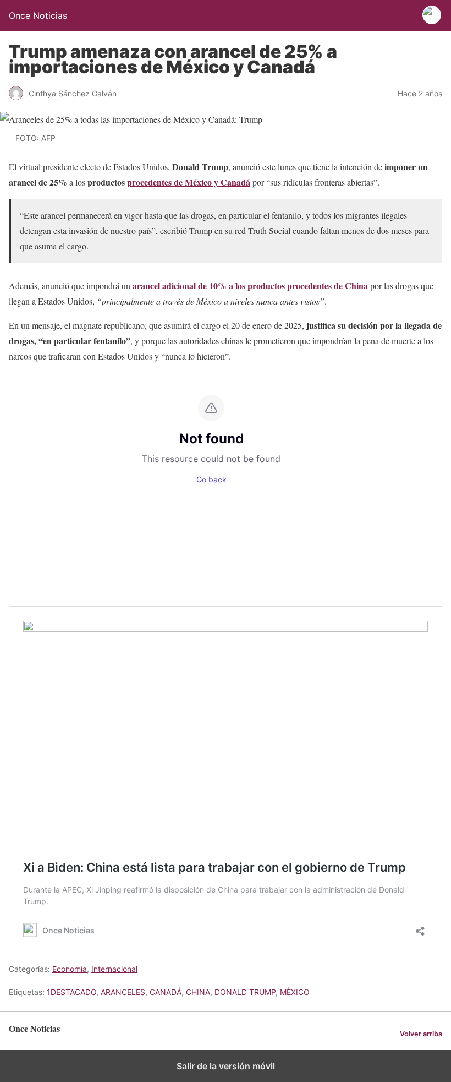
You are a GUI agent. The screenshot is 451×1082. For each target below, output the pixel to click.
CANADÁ (166, 992)
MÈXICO (295, 992)
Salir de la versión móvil (226, 1066)
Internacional (114, 969)
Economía (69, 969)
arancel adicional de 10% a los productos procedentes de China (251, 285)
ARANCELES (123, 992)
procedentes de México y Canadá (188, 182)
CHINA (198, 992)
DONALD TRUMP (245, 992)
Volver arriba (421, 1034)
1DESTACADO (71, 992)
